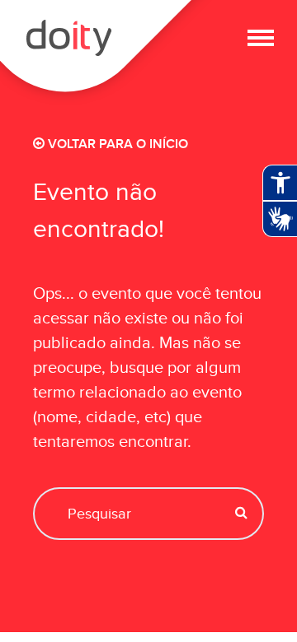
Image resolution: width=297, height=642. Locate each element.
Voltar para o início (116, 144)
